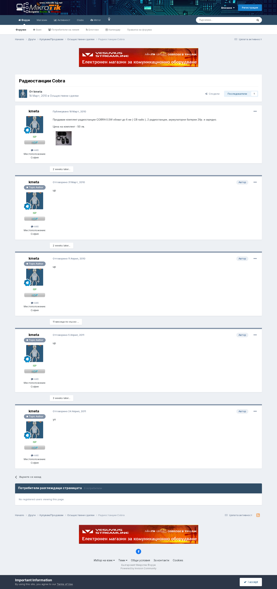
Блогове (93, 29)
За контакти (161, 560)
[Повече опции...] (255, 111)
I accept (252, 582)
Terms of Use (65, 584)
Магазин (42, 19)
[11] (109, 19)
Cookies (178, 560)
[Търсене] (258, 20)
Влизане (227, 7)
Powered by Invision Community (138, 568)
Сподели (213, 93)
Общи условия (140, 560)
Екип (38, 29)
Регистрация (250, 7)
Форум (25, 19)
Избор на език (103, 560)
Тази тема (243, 19)
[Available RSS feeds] (258, 515)
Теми (122, 560)
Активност (63, 19)
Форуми (21, 29)
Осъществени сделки (64, 95)
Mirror (97, 19)
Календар (114, 29)
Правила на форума (139, 29)
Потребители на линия (65, 29)
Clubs (80, 19)
